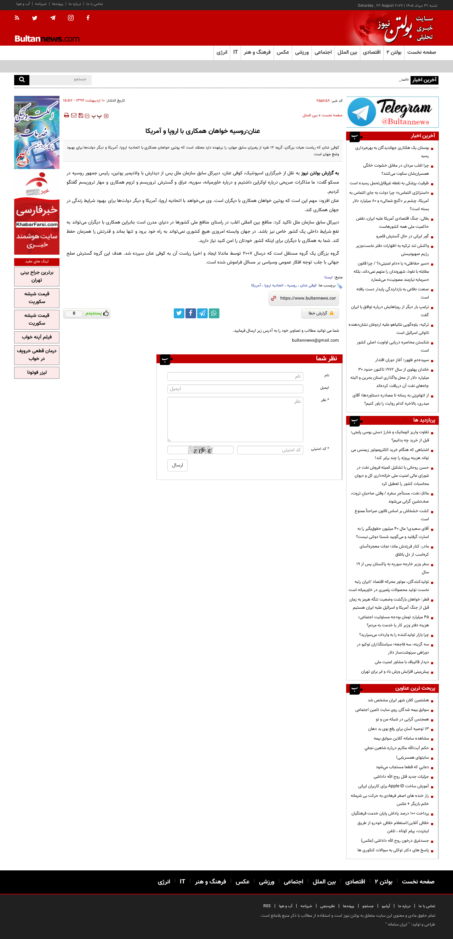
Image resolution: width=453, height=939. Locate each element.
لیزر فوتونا (37, 373)
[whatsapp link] (214, 313)
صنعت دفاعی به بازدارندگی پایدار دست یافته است (392, 293)
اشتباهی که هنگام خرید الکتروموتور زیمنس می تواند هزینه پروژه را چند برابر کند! (390, 454)
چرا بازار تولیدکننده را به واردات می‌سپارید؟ (394, 635)
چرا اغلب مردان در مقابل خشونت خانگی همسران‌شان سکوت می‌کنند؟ (396, 169)
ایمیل (324, 388)
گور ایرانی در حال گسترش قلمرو (402, 236)
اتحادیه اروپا (273, 286)
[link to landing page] (403, 28)
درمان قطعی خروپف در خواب (37, 355)
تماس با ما (94, 4)
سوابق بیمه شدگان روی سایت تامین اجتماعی (392, 710)
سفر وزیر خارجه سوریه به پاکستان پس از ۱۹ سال (392, 568)
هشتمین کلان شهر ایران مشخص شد (398, 700)
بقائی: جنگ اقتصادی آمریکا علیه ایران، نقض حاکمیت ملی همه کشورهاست (392, 222)
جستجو (368, 906)
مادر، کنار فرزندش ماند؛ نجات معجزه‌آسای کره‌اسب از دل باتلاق (394, 550)
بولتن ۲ (393, 52)
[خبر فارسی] (36, 213)
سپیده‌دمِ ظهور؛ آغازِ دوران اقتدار (402, 360)
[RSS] (19, 18)
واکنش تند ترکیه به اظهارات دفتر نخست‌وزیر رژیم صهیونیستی (392, 250)
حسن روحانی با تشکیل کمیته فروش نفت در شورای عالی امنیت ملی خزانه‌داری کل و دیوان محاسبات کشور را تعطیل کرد (392, 475)
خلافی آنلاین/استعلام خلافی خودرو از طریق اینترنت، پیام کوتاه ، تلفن (393, 827)
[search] (21, 80)
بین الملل (310, 115)
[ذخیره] (80, 115)
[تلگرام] (392, 112)
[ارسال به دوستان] (73, 115)
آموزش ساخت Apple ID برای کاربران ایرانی (393, 786)
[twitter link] (179, 313)
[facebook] (88, 18)
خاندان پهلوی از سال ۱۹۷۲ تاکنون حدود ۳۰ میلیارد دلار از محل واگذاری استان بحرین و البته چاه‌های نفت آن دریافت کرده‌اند (389, 377)
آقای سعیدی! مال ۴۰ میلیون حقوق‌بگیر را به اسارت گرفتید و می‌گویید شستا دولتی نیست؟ (392, 533)
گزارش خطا (318, 313)
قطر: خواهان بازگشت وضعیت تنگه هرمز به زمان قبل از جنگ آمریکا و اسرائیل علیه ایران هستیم (389, 603)
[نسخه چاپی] (66, 115)
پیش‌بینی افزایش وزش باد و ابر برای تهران (395, 671)
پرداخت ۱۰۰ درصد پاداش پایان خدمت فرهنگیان (390, 813)
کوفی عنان (308, 286)
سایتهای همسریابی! (412, 757)
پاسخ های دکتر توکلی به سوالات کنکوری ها (393, 850)
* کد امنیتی (320, 449)
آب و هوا (23, 4)
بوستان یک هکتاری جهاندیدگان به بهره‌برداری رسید (392, 152)
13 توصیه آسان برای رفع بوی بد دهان (398, 729)
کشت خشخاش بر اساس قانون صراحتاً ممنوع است (392, 515)
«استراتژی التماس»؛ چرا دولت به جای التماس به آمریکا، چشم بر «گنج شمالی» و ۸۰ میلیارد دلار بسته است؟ (389, 201)
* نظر (325, 400)
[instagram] (70, 18)
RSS (267, 906)
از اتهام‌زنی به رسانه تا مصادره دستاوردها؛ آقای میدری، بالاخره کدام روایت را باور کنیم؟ (390, 399)
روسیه (292, 286)
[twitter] (34, 19)
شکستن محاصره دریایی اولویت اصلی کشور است (393, 346)
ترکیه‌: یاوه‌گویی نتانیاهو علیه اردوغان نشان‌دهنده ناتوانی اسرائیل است (389, 328)
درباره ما (75, 4)
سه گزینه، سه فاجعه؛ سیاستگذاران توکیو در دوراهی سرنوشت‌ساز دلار (393, 648)
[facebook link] (190, 313)
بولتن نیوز (310, 173)
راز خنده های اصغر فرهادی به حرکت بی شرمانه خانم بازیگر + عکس (390, 800)
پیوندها (57, 4)
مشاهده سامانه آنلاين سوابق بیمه (401, 738)
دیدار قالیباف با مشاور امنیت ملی (402, 662)
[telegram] (53, 18)
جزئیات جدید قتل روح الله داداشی (401, 776)
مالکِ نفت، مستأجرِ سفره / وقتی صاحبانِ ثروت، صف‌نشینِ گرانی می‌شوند (390, 497)
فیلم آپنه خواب (37, 337)
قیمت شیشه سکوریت (36, 298)
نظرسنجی (327, 906)
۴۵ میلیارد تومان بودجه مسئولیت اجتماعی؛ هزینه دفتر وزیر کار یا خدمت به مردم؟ (393, 621)
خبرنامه (41, 4)
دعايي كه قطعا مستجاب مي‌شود (402, 767)
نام (327, 375)
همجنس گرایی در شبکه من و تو (402, 719)
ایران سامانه (397, 924)
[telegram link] (202, 313)
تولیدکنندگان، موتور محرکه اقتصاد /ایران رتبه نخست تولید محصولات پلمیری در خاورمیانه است (389, 586)
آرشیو (386, 906)
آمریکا (256, 286)
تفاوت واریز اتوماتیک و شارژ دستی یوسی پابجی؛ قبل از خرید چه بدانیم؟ (390, 436)
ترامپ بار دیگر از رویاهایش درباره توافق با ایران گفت (390, 311)
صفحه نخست (421, 52)
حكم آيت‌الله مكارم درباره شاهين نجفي (397, 748)
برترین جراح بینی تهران (37, 276)
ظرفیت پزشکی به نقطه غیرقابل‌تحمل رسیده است (389, 183)
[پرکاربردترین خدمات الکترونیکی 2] (36, 132)
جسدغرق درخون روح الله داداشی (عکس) (395, 840)
